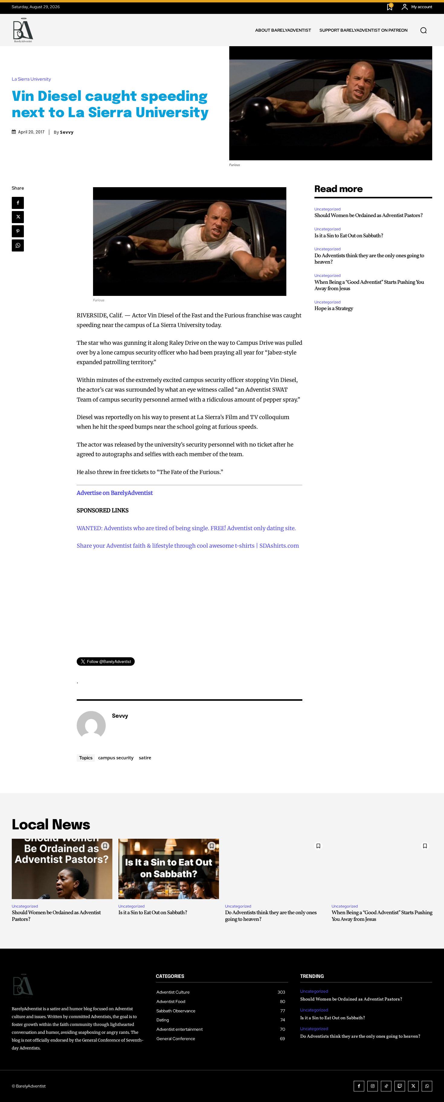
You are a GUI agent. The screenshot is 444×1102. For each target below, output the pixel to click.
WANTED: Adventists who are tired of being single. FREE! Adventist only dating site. (186, 528)
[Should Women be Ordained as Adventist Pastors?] (62, 869)
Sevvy (67, 132)
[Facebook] (18, 203)
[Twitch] (399, 1086)
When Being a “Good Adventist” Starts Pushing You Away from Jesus (369, 286)
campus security (116, 757)
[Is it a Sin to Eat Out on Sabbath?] (168, 869)
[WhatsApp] (18, 245)
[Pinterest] (18, 231)
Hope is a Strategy (333, 308)
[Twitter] (18, 217)
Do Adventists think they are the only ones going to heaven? (369, 259)
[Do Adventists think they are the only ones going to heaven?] (275, 869)
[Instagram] (372, 1086)
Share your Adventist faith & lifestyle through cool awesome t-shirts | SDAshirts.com (188, 545)
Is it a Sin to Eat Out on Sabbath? (348, 236)
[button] (423, 30)
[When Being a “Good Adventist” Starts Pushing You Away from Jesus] (382, 869)
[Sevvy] (91, 725)
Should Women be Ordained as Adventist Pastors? (368, 215)
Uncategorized (327, 209)
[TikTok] (386, 1086)
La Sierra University (31, 79)
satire (145, 757)
